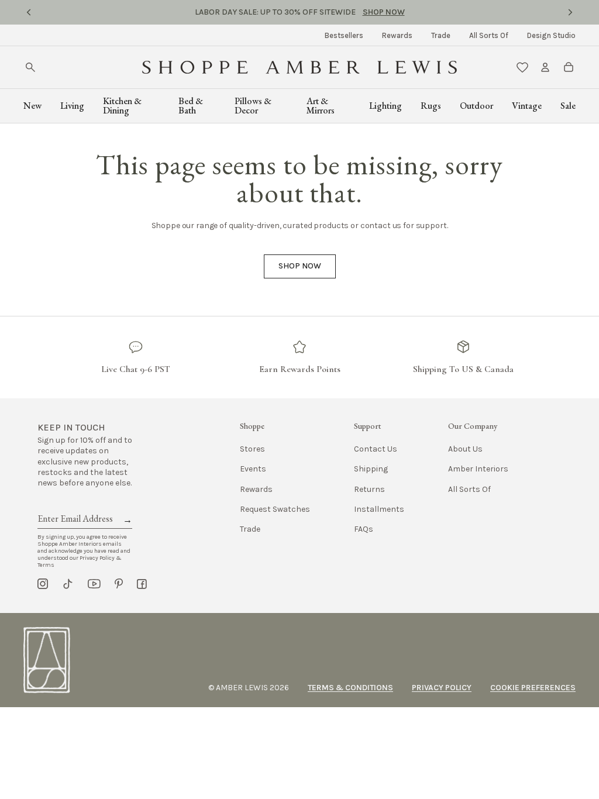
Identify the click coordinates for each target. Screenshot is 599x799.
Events (253, 469)
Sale (568, 105)
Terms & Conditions (350, 688)
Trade (440, 35)
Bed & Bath (190, 105)
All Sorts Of (488, 35)
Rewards (397, 35)
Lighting (385, 105)
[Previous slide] (28, 12)
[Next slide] (570, 12)
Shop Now (384, 12)
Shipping (371, 469)
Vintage (527, 105)
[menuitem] (344, 35)
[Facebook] (142, 584)
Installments (379, 509)
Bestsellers (344, 35)
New (32, 105)
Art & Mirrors (321, 105)
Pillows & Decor (253, 105)
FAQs (363, 529)
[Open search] (30, 67)
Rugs (431, 105)
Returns (369, 489)
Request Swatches (275, 509)
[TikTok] (68, 584)
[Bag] (569, 67)
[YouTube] (94, 584)
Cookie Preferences (533, 688)
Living (72, 105)
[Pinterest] (119, 584)
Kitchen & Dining (122, 105)
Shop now (299, 266)
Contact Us (375, 449)
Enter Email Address (74, 505)
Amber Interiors (478, 469)
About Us (465, 449)
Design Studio (551, 35)
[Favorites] (522, 67)
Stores (252, 449)
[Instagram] (42, 584)
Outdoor (476, 105)
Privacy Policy (441, 688)
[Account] (545, 67)
